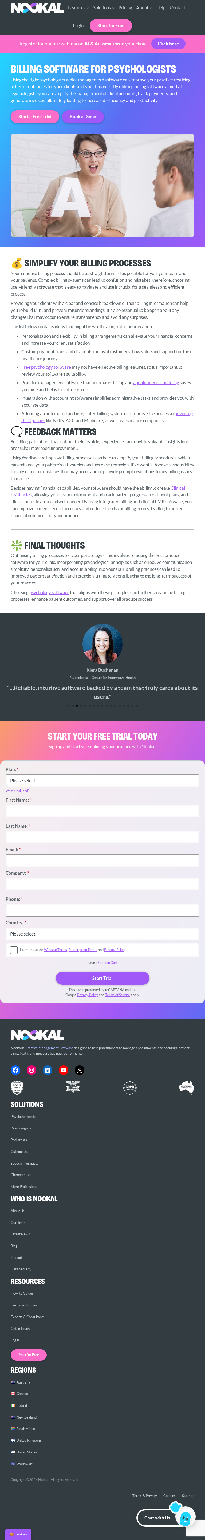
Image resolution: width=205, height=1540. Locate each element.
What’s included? (17, 790)
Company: (17, 872)
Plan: (12, 769)
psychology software (49, 592)
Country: (16, 922)
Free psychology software (46, 367)
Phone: (14, 899)
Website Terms (55, 950)
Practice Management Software (49, 1048)
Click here (168, 43)
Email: (13, 849)
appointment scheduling (156, 382)
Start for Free (110, 25)
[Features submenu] (87, 7)
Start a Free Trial (35, 116)
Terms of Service (117, 995)
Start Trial (102, 978)
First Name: (19, 799)
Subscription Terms (83, 950)
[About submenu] (150, 7)
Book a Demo (83, 116)
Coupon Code (108, 963)
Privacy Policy (114, 950)
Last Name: (18, 825)
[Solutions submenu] (113, 7)
